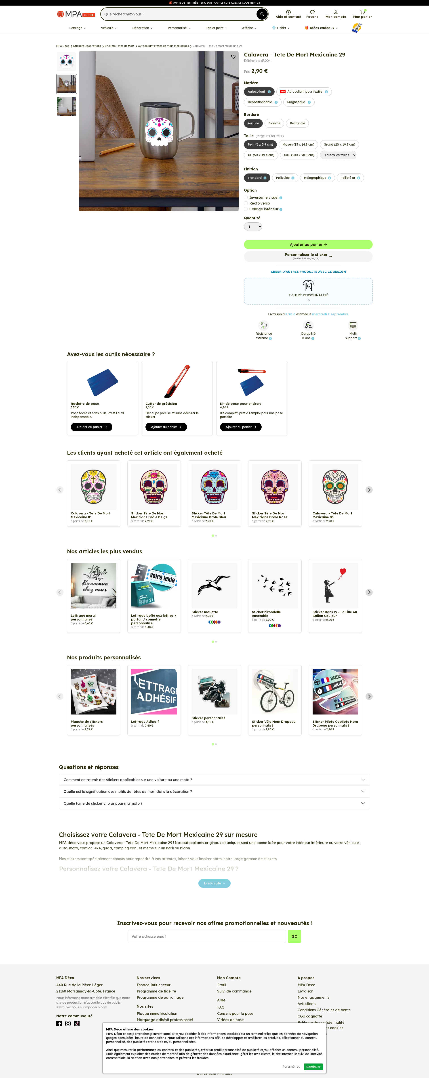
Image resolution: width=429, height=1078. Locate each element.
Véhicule (107, 28)
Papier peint (215, 28)
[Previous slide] (59, 489)
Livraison (305, 991)
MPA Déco (306, 985)
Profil (221, 985)
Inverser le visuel (264, 197)
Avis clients (307, 1003)
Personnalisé (177, 28)
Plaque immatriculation (157, 1013)
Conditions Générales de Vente (324, 1010)
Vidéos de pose (230, 1019)
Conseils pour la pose (235, 1013)
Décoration (141, 28)
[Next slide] (369, 489)
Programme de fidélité (156, 991)
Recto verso (259, 203)
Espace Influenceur (153, 985)
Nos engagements (313, 997)
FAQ (221, 1007)
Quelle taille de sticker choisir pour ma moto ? (103, 803)
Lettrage (76, 28)
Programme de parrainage (160, 997)
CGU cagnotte (310, 1016)
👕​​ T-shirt (279, 28)
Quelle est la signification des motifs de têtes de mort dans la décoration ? (128, 791)
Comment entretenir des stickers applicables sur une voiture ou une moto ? (128, 779)
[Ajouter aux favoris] (233, 56)
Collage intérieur (264, 209)
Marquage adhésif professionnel (165, 1019)
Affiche (248, 28)
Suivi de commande (234, 991)
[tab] (213, 536)
